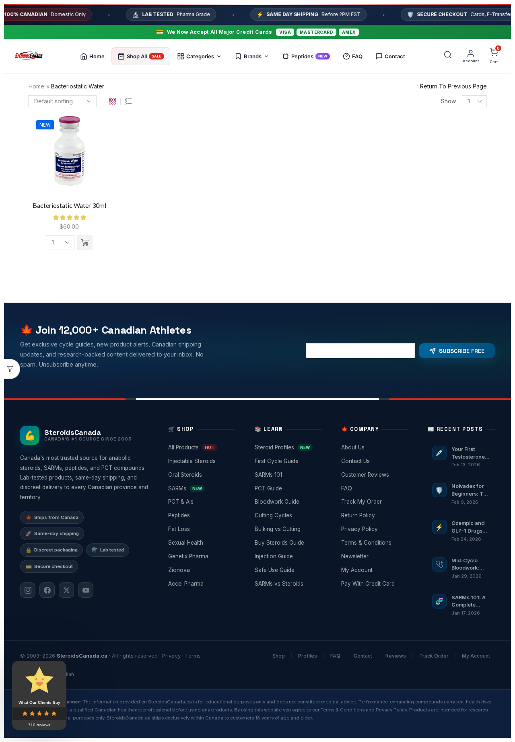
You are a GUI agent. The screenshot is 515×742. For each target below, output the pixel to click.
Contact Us (374, 461)
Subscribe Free (461, 351)
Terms (193, 655)
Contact (363, 656)
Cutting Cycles (287, 515)
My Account (374, 570)
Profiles (307, 656)
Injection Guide (287, 556)
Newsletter (374, 556)
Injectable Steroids (201, 461)
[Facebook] (47, 590)
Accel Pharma (201, 583)
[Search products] (448, 56)
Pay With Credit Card (374, 583)
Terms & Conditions (374, 542)
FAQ (374, 488)
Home (36, 86)
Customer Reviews (374, 474)
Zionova (201, 570)
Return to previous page (453, 86)
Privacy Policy (374, 529)
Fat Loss (201, 529)
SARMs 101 (287, 474)
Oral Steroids (201, 474)
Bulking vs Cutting (287, 529)
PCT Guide (287, 488)
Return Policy (374, 515)
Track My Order (374, 501)
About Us (374, 447)
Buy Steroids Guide (287, 542)
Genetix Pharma (201, 556)
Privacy (171, 655)
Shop (278, 656)
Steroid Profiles (287, 447)
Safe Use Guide (287, 570)
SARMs (201, 488)
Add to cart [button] (69, 156)
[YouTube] (85, 590)
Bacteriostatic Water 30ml (69, 205)
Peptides (201, 515)
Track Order (434, 656)
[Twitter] (66, 590)
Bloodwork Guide (287, 501)
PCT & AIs (201, 501)
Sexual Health (201, 542)
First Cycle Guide (287, 461)
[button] (85, 242)
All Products (201, 447)
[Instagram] (27, 590)
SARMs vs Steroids (287, 583)
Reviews (395, 656)
